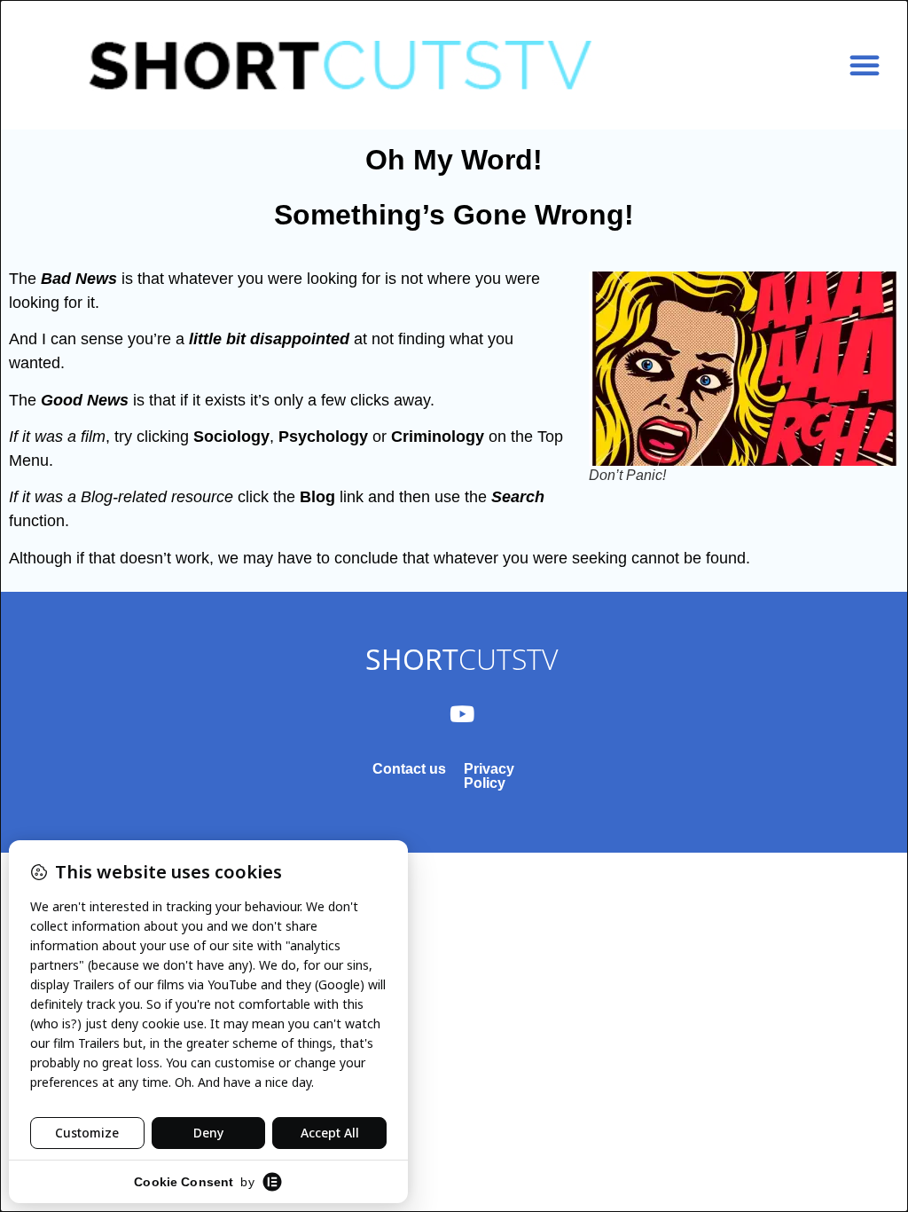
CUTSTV (461, 659)
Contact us (409, 768)
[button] (864, 65)
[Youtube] (462, 713)
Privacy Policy (489, 776)
